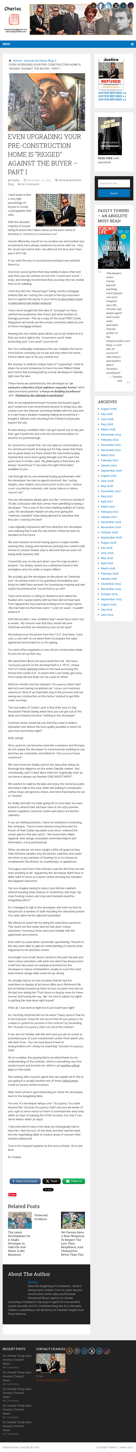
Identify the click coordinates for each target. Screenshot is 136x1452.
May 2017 (107, 496)
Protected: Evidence (41, 1217)
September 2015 (111, 599)
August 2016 (108, 542)
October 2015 (109, 594)
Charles (15, 180)
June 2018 (107, 481)
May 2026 (107, 424)
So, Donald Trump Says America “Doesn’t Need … (17, 1359)
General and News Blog (39, 60)
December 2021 (111, 444)
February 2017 (109, 511)
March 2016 (108, 568)
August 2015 (108, 604)
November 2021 (111, 450)
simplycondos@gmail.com (52, 1380)
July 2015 (106, 609)
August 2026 (109, 408)
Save (14, 1194)
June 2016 (107, 553)
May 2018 (107, 486)
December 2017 (111, 491)
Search (114, 193)
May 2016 (107, 558)
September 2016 (111, 537)
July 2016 (106, 547)
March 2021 (108, 455)
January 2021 (109, 465)
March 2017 (108, 506)
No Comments (30, 184)
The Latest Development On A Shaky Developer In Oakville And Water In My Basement (19, 1243)
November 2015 (111, 589)
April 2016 (107, 563)
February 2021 (109, 460)
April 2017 (107, 501)
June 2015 (107, 614)
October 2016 (109, 532)
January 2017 (109, 517)
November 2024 (111, 434)
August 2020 (109, 475)
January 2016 (109, 578)
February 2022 (110, 439)
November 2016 (111, 527)
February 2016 (110, 573)
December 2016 (111, 522)
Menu (6, 44)
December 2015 (111, 583)
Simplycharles (10, 1447)
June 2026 (107, 419)
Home (17, 60)
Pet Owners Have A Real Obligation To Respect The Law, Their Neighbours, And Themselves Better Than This (72, 1243)
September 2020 (111, 470)
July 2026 (107, 414)
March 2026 (108, 429)
